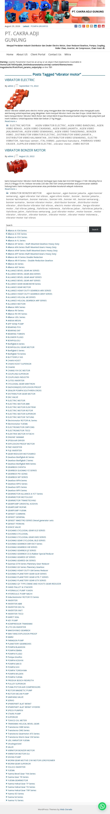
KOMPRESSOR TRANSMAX (20, 623)
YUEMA (11, 770)
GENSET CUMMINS (16, 513)
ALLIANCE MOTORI (17, 303)
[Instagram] (91, 26)
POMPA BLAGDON (16, 647)
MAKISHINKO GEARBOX (19, 630)
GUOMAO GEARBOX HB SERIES (22, 547)
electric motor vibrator (68, 205)
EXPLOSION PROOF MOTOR (21, 443)
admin (10, 86)
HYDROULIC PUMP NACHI (20, 593)
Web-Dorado (66, 809)
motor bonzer (84, 211)
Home (9, 54)
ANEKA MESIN (14, 320)
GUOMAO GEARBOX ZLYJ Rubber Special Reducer (31, 553)
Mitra (68, 54)
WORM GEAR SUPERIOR (19, 763)
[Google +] (84, 26)
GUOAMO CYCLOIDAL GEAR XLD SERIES (26, 530)
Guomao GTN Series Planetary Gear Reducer (28, 563)
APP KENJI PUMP (16, 323)
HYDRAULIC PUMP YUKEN (20, 590)
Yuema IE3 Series (16, 793)
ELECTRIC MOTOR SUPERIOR (22, 413)
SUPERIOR (13, 717)
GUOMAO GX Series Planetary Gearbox (26, 567)
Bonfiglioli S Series (16, 350)
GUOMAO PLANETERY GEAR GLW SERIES (27, 573)
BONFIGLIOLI (14, 340)
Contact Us (54, 54)
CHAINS (11, 367)
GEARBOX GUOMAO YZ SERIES (22, 470)
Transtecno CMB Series (18, 727)
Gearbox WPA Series (17, 480)
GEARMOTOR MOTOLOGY (20, 497)
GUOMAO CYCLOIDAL (18, 533)
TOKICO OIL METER (17, 720)
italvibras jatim (15, 211)
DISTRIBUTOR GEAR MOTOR (21, 393)
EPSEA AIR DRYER (16, 440)
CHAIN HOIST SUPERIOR (19, 363)
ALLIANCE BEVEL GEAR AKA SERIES (24, 273)
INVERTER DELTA (16, 607)
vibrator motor (62, 143)
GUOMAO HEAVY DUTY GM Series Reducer (28, 570)
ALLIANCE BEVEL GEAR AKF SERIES (24, 280)
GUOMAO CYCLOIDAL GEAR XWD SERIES (27, 537)
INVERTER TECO (15, 613)
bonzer (76, 196)
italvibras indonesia (48, 208)
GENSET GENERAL (16, 517)
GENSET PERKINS (16, 523)
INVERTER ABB (15, 603)
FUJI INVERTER (15, 450)
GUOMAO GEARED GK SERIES (22, 560)
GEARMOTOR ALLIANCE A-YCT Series (25, 493)
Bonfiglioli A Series (16, 343)
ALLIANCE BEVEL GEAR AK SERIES (23, 270)
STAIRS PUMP (14, 713)
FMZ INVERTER (15, 447)
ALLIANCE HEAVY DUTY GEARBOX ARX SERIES (29, 290)
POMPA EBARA (15, 650)
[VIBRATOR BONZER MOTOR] (55, 170)
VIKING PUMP (14, 757)
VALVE (11, 747)
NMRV (10, 637)
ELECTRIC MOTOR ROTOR (20, 410)
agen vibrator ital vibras (34, 196)
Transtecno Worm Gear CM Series (23, 737)
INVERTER (12, 600)
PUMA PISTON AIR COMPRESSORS (24, 687)
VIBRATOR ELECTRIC (20, 80)
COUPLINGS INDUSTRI (18, 377)
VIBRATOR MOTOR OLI (19, 753)
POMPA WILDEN (15, 673)
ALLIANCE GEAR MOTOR (19, 287)
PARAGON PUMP (16, 640)
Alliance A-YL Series (16, 240)
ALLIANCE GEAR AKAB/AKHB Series (24, 283)
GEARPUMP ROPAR (17, 507)
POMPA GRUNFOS (39, 26)
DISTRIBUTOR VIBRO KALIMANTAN (26, 137)
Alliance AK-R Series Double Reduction (25, 257)
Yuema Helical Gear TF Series (21, 783)
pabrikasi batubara (67, 140)
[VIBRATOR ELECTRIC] (55, 99)
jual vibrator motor (63, 211)
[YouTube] (103, 26)
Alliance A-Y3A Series (17, 230)
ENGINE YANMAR (16, 437)
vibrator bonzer (38, 214)
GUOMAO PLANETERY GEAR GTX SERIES (27, 580)
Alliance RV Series (16, 310)
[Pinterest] (99, 26)
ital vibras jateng (25, 208)
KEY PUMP (13, 620)
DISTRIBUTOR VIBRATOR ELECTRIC (35, 134)
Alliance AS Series (15, 263)
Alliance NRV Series (16, 307)
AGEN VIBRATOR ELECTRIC (50, 125)
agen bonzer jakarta (74, 193)
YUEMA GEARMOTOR (18, 780)
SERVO (11, 700)
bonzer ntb (56, 199)
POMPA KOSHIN (15, 660)
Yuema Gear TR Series (18, 777)
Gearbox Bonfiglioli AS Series (21, 457)
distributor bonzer (65, 202)
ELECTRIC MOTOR (20, 125)
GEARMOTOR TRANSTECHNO (22, 500)
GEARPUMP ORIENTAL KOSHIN (23, 503)
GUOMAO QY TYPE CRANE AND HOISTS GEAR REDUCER (34, 583)
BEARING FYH (14, 327)
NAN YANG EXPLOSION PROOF (22, 633)
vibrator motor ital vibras (21, 217)
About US (22, 54)
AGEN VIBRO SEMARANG (39, 131)
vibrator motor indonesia (82, 214)
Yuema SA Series (15, 797)
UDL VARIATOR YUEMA (19, 740)
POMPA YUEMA (15, 677)
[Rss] (87, 26)
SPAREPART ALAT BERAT (19, 703)
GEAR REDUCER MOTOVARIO (22, 453)
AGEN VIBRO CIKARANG (37, 128)
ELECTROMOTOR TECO (19, 430)
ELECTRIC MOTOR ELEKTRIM (22, 407)
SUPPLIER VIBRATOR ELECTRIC (34, 143)
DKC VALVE (13, 397)
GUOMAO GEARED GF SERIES (21, 557)
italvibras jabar (71, 208)
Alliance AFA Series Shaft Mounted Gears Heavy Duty (32, 247)
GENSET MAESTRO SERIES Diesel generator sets (31, 520)
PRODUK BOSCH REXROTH (21, 680)
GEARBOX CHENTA (17, 467)
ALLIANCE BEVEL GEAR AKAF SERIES (25, 277)
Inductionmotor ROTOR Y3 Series (23, 597)
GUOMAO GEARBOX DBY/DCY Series (25, 543)
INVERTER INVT (15, 610)
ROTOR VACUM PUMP (18, 693)
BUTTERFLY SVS (15, 357)
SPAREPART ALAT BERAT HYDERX (24, 707)
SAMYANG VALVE (15, 697)
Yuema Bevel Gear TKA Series (22, 773)
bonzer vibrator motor (40, 202)
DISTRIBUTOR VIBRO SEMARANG (67, 137)
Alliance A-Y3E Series (17, 233)
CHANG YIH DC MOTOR (19, 370)
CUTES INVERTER (16, 380)
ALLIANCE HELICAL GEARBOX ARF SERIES (27, 300)
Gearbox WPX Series (17, 490)
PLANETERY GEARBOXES (19, 643)
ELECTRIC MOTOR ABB (19, 403)
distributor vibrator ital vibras (35, 205)
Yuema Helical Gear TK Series (21, 787)
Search (9, 225)
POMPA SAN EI (15, 663)
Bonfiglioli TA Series (17, 353)
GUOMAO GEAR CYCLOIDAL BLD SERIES (26, 540)
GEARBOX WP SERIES (18, 477)
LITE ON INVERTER (17, 627)
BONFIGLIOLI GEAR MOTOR (21, 347)
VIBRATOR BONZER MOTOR (25, 150)
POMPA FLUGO (15, 653)
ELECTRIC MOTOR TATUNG (21, 417)
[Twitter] (80, 26)
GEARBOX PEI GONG (17, 473)
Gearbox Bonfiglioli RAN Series (22, 463)
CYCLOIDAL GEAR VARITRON (21, 383)
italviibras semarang (38, 211)
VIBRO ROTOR (81, 143)
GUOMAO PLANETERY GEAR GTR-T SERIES (28, 577)
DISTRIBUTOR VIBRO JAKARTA (74, 134)
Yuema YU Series (15, 800)
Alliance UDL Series (16, 317)
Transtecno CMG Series (19, 730)
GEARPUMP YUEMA (17, 510)
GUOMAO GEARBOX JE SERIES (22, 550)
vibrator (22, 214)
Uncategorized (14, 743)
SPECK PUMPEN (15, 710)
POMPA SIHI (13, 667)
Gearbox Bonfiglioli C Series (20, 460)
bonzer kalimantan (17, 199)
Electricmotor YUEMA (18, 423)
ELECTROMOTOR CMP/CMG (21, 427)
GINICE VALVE (14, 527)
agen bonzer (54, 193)
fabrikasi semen (29, 140)
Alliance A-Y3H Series (17, 237)
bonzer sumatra (15, 202)
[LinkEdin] (95, 26)
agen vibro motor (60, 196)
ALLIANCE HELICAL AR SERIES (22, 297)
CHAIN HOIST (14, 360)
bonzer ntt (70, 199)
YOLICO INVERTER (16, 767)
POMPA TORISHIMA (17, 670)
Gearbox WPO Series (17, 483)
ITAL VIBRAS (47, 140)
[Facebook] (76, 26)
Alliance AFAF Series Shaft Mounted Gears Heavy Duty (33, 250)
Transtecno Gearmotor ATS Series (24, 733)
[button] (102, 806)
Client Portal (38, 54)
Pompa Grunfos (15, 657)
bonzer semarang (88, 199)
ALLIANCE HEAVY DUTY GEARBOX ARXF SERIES (30, 293)
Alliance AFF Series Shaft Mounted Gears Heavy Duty (32, 253)
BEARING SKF (14, 330)
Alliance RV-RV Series (17, 313)
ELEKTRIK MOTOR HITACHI (21, 433)
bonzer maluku (39, 199)
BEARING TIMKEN (16, 333)
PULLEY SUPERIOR (17, 683)
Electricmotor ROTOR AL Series (22, 420)
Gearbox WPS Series (17, 487)
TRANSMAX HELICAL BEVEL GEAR (23, 723)
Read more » (11, 121)
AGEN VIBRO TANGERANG (70, 131)
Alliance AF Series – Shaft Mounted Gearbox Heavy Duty (33, 243)
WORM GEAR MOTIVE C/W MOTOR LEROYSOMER (31, 760)
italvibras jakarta (92, 208)
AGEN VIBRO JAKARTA (65, 128)
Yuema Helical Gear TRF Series (22, 790)
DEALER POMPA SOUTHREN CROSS (24, 390)
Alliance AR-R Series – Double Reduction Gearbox (30, 260)
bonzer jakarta (90, 196)
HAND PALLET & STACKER (20, 587)
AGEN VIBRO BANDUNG (81, 125)
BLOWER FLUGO (15, 337)
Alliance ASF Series (16, 267)
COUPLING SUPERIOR (18, 373)
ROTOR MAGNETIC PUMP (20, 690)
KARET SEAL (13, 617)
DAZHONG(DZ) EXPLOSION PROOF (24, 387)
